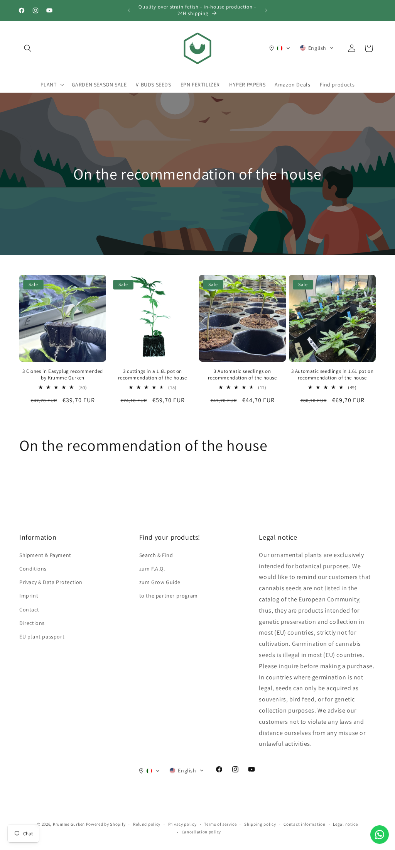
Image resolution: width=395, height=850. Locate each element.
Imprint (28, 595)
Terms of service (220, 824)
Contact (29, 609)
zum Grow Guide (160, 582)
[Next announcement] (266, 10)
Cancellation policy (201, 832)
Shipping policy (260, 824)
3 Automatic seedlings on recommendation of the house (242, 374)
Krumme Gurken (69, 824)
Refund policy (146, 824)
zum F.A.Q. (152, 568)
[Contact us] (379, 834)
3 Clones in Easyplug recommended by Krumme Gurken (62, 374)
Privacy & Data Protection (51, 582)
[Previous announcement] (128, 10)
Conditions (33, 568)
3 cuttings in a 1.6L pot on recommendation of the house (152, 374)
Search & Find (156, 555)
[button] (27, 48)
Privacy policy (182, 824)
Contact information (304, 824)
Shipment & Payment (45, 555)
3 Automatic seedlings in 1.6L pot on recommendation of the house (332, 374)
